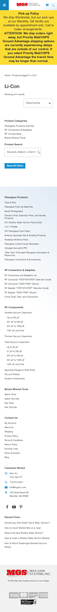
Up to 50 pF (12, 347)
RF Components (13, 134)
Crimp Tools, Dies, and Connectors (21, 297)
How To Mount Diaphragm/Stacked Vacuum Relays (26, 545)
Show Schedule (12, 453)
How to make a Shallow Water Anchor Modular (27, 538)
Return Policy (11, 445)
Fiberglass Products (16, 197)
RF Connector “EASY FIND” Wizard (22, 284)
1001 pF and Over (15, 331)
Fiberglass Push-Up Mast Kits (19, 207)
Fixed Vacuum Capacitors (17, 342)
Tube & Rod (10, 203)
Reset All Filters (15, 166)
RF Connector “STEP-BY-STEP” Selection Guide (28, 280)
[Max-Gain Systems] (28, 568)
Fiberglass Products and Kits (19, 126)
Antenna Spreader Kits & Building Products (25, 235)
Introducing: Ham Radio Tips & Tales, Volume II (27, 523)
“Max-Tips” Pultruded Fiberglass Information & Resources (27, 254)
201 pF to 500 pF (15, 322)
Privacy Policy (11, 436)
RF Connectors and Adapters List (21, 275)
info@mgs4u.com (18, 487)
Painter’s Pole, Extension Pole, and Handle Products (25, 217)
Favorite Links (11, 449)
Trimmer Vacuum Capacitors (18, 336)
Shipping (9, 432)
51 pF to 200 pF (14, 351)
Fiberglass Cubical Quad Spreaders (22, 244)
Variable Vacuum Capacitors (18, 313)
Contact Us (11, 418)
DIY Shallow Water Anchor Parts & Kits (23, 223)
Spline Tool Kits (12, 399)
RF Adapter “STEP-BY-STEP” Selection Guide (27, 288)
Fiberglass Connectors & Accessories (23, 260)
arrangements (32, 29)
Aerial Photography (14, 211)
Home (7, 75)
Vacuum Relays (12, 374)
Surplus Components (15, 379)
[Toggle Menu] (4, 5)
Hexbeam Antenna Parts (16, 240)
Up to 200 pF (13, 318)
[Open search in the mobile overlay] (53, 5)
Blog (7, 457)
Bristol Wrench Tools (15, 138)
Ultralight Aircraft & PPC (16, 248)
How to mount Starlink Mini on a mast (23, 528)
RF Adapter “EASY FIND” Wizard (20, 293)
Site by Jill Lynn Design (39, 581)
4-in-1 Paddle (11, 227)
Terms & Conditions (14, 440)
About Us (9, 427)
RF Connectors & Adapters (18, 130)
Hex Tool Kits (11, 407)
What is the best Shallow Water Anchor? (24, 533)
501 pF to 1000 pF (15, 326)
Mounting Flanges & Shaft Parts (20, 370)
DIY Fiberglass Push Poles (17, 231)
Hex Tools (9, 403)
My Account (10, 423)
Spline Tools (10, 394)
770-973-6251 (16, 482)
